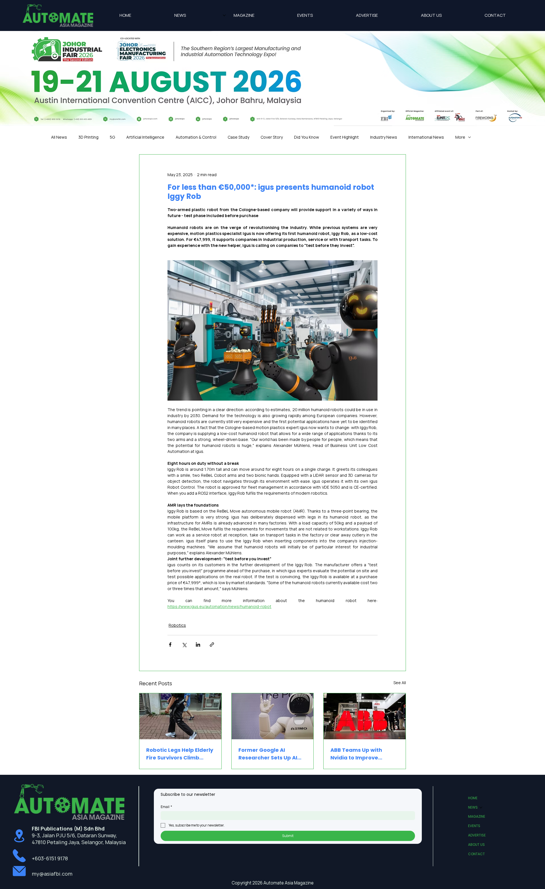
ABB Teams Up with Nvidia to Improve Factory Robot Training (361, 753)
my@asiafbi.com (52, 873)
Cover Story (272, 137)
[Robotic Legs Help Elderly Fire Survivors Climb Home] (180, 716)
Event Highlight (344, 137)
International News (426, 137)
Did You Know (306, 137)
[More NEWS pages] (224, 15)
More (460, 137)
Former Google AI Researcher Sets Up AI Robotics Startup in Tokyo (267, 753)
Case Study (238, 137)
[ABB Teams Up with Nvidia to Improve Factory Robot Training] (365, 716)
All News (59, 137)
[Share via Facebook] (170, 644)
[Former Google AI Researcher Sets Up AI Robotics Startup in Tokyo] (273, 716)
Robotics (177, 625)
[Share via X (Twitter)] (184, 644)
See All (399, 682)
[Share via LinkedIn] (198, 644)
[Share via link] (212, 644)
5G (112, 137)
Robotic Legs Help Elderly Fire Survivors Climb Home (179, 753)
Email (166, 807)
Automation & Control (196, 137)
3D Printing (88, 137)
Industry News (383, 137)
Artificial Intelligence (145, 137)
